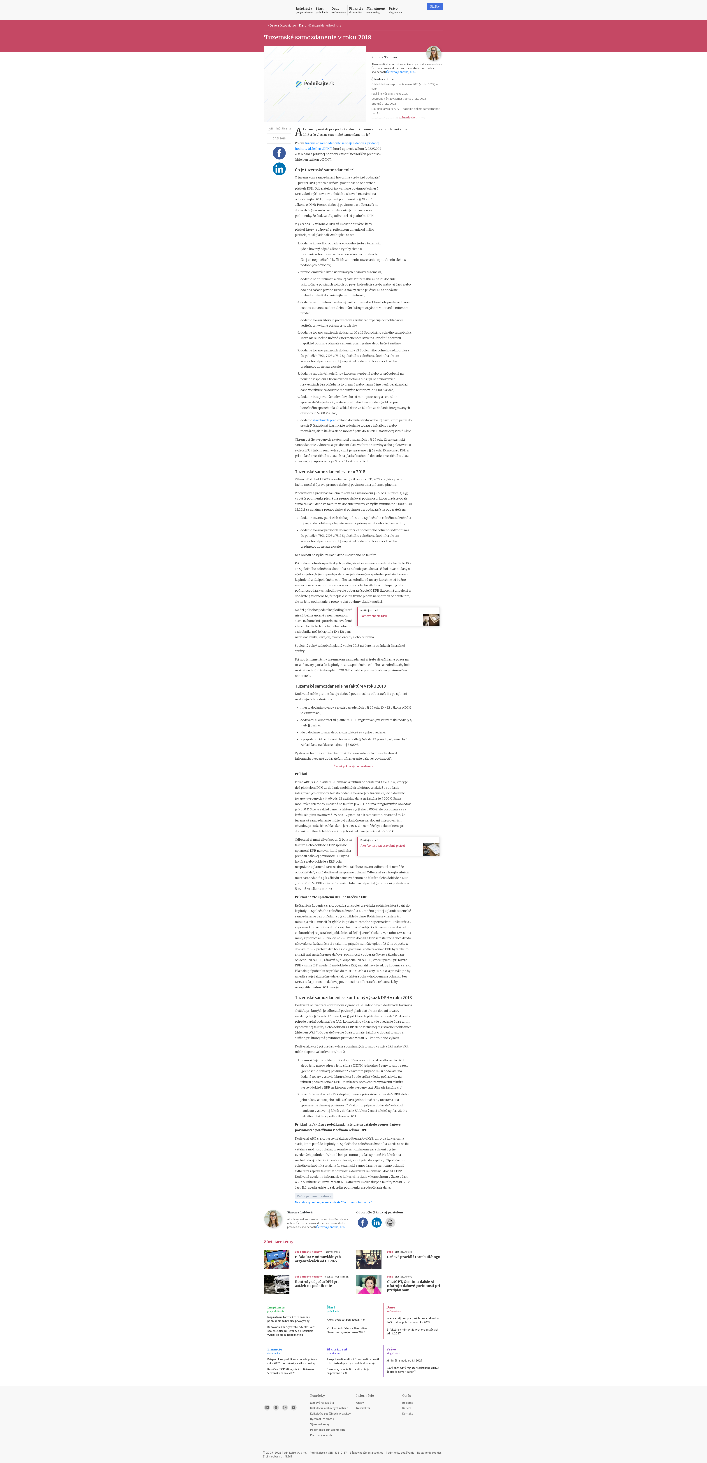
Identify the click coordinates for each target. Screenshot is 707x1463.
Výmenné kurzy (320, 1424)
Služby (435, 6)
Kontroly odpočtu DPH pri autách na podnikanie (317, 1284)
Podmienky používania (400, 1452)
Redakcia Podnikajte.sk (336, 1276)
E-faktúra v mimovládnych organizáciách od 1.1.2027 (318, 1259)
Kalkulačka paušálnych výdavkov (330, 1413)
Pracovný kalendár (322, 1435)
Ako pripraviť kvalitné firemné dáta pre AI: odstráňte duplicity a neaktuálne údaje (353, 1361)
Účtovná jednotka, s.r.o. (400, 72)
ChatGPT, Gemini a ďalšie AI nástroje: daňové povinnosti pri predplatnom (413, 1286)
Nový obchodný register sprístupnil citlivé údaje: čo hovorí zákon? (412, 1369)
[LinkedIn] (267, 1408)
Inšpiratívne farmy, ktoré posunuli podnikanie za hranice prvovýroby (288, 1319)
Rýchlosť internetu (322, 1419)
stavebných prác (324, 420)
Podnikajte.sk (318, 1452)
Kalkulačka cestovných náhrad (329, 1408)
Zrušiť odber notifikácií (277, 1456)
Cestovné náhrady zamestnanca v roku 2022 (399, 98)
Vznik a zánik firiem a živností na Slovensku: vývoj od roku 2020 (347, 1330)
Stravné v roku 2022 (384, 103)
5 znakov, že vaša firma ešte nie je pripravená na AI (348, 1371)
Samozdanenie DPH (373, 616)
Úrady (360, 1402)
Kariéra (406, 1408)
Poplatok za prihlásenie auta (328, 1430)
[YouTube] (294, 1408)
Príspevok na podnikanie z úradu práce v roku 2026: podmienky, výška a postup (292, 1361)
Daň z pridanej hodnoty (325, 25)
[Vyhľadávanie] (419, 10)
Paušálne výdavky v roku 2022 (390, 93)
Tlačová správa (332, 1251)
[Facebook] (276, 1408)
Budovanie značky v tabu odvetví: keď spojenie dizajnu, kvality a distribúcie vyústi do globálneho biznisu (290, 1330)
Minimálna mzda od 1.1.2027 (404, 1360)
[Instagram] (285, 1408)
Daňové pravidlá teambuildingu (413, 1257)
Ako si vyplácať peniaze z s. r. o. (346, 1319)
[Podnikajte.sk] (277, 10)
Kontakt (407, 1413)
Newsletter (363, 1408)
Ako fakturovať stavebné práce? (382, 845)
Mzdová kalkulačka (322, 1402)
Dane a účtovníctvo (283, 25)
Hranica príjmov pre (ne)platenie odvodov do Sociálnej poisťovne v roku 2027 (412, 1320)
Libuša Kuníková (403, 1251)
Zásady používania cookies (366, 1452)
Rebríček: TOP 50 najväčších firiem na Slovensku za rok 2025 (290, 1371)
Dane (302, 25)
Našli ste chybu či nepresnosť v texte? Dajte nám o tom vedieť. (333, 1202)
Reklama (407, 1402)
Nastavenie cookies (429, 1452)
